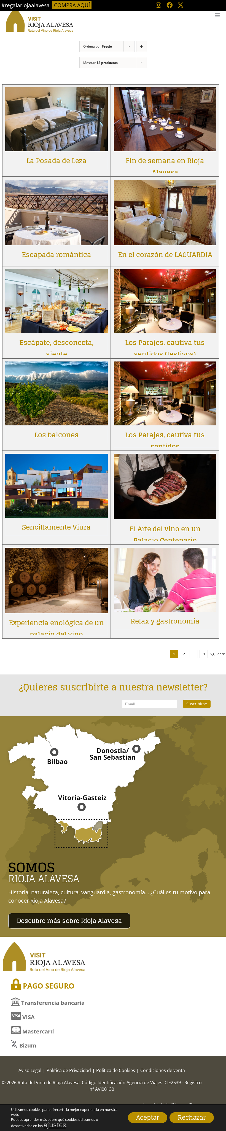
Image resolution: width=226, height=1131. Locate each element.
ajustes (55, 1125)
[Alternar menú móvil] (217, 15)
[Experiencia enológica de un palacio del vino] (56, 551)
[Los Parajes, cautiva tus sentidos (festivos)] (165, 273)
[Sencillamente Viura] (56, 457)
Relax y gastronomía (165, 621)
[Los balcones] (56, 365)
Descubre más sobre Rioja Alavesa (69, 921)
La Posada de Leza (56, 161)
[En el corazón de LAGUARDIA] (165, 183)
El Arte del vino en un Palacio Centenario (165, 534)
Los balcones (56, 435)
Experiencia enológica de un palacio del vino (56, 628)
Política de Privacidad (69, 1070)
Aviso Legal (29, 1070)
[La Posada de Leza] (56, 91)
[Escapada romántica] (56, 183)
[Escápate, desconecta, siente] (56, 273)
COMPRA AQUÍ (72, 5)
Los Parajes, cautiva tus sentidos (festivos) (165, 348)
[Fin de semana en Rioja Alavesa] (165, 91)
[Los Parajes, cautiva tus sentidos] (165, 365)
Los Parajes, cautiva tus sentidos (165, 440)
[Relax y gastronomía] (165, 551)
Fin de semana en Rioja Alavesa (165, 166)
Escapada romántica (56, 255)
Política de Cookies (115, 1070)
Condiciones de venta (162, 1070)
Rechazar (192, 1117)
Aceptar (147, 1117)
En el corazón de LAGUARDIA (165, 255)
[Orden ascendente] (141, 46)
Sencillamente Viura (56, 527)
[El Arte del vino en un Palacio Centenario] (165, 457)
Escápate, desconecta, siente (56, 348)
